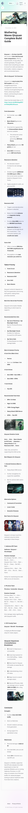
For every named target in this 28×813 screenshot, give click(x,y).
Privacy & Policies (16, 803)
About (8, 803)
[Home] (2, 3)
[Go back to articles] (2, 7)
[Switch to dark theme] (25, 3)
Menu (10, 3)
